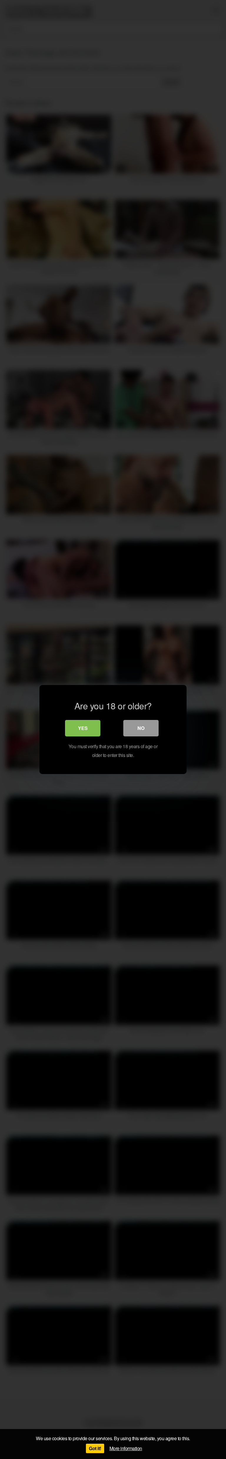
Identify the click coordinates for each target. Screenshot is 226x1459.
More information (125, 1448)
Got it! (95, 1448)
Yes (83, 728)
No (140, 728)
